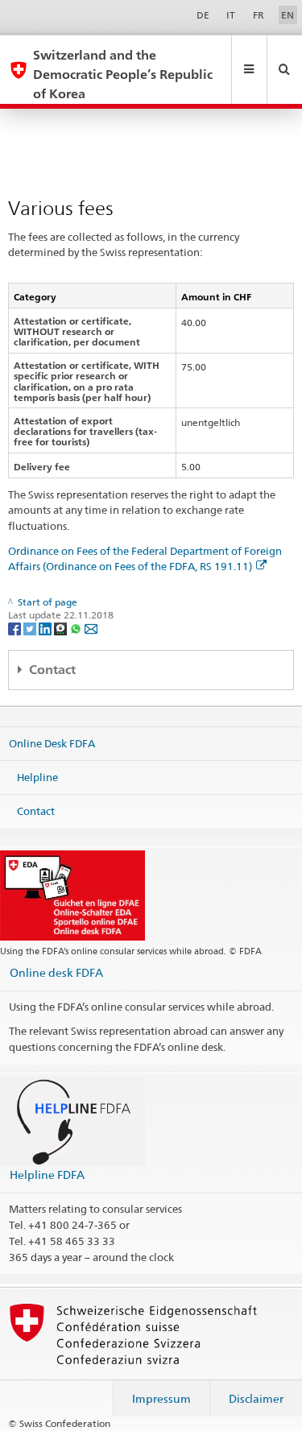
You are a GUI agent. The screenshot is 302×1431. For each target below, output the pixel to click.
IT (230, 15)
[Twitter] (31, 628)
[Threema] (61, 628)
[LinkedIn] (46, 628)
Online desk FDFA (56, 972)
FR (258, 15)
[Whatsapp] (77, 628)
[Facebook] (15, 628)
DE (203, 15)
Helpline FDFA (47, 1174)
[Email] (91, 628)
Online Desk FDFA (52, 743)
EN (287, 15)
